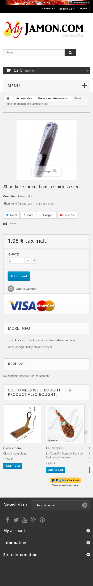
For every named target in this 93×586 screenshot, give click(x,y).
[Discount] (46, 2)
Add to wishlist (25, 289)
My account (14, 530)
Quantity (13, 254)
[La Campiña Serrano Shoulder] (65, 424)
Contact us (48, 8)
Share (29, 215)
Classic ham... (13, 448)
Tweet (13, 215)
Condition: (10, 196)
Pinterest (69, 215)
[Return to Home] (8, 98)
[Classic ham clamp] (22, 424)
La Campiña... (56, 448)
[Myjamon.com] (46, 27)
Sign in (84, 8)
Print (13, 223)
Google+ (48, 215)
